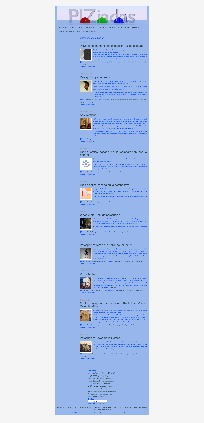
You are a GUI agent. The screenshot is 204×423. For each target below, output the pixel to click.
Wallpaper (92, 396)
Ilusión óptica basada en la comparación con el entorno (114, 153)
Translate (102, 403)
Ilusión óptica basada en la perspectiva (104, 185)
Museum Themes (104, 413)
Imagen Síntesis (98, 386)
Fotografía (90, 381)
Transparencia (102, 394)
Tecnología (91, 394)
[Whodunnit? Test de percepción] (86, 224)
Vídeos (110, 394)
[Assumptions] (86, 124)
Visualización (125, 27)
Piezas (108, 389)
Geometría (96, 381)
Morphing (109, 386)
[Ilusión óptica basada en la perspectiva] (86, 194)
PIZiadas (90, 391)
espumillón (107, 378)
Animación (131, 62)
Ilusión (89, 99)
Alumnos (92, 373)
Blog (89, 376)
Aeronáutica (70, 31)
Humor (95, 384)
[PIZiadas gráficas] (102, 16)
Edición (89, 378)
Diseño (117, 99)
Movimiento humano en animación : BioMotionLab (111, 45)
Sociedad (108, 391)
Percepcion (95, 99)
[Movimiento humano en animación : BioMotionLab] (86, 55)
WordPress (127, 413)
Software (113, 391)
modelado (104, 386)
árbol (106, 396)
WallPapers (135, 27)
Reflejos (99, 391)
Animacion (91, 62)
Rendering (103, 391)
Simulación (111, 62)
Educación (96, 378)
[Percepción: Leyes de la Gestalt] (86, 347)
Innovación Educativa (88, 31)
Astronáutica (63, 27)
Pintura (101, 290)
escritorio (102, 378)
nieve (96, 389)
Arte (105, 373)
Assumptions (88, 115)
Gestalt (111, 172)
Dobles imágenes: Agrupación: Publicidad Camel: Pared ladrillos (114, 304)
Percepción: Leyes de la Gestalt (100, 338)
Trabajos (96, 394)
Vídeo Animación (113, 27)
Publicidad (90, 102)
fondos (111, 378)
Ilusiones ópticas (133, 99)
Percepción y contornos (95, 77)
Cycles (99, 376)
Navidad (91, 389)
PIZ (114, 389)
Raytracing (95, 391)
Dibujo (80, 27)
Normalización (101, 389)
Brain (88, 261)
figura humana (124, 99)
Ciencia (97, 62)
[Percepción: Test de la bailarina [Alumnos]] (86, 254)
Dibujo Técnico (109, 376)
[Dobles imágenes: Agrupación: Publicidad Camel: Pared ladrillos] (86, 315)
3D (89, 373)
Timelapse (102, 27)
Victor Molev (88, 274)
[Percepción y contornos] (86, 86)
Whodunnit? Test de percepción (100, 215)
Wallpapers (100, 396)
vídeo (127, 232)
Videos (101, 232)
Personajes (104, 62)
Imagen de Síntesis (91, 27)
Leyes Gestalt (143, 99)
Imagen (89, 290)
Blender (72, 27)
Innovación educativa (127, 261)
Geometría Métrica (105, 381)
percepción (144, 62)
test (142, 261)
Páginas (61, 31)
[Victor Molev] (86, 283)
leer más (113, 287)
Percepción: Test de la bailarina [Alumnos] (106, 245)
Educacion (94, 261)
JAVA (78, 31)
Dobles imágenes (124, 290)
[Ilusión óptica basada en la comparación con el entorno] (86, 164)
